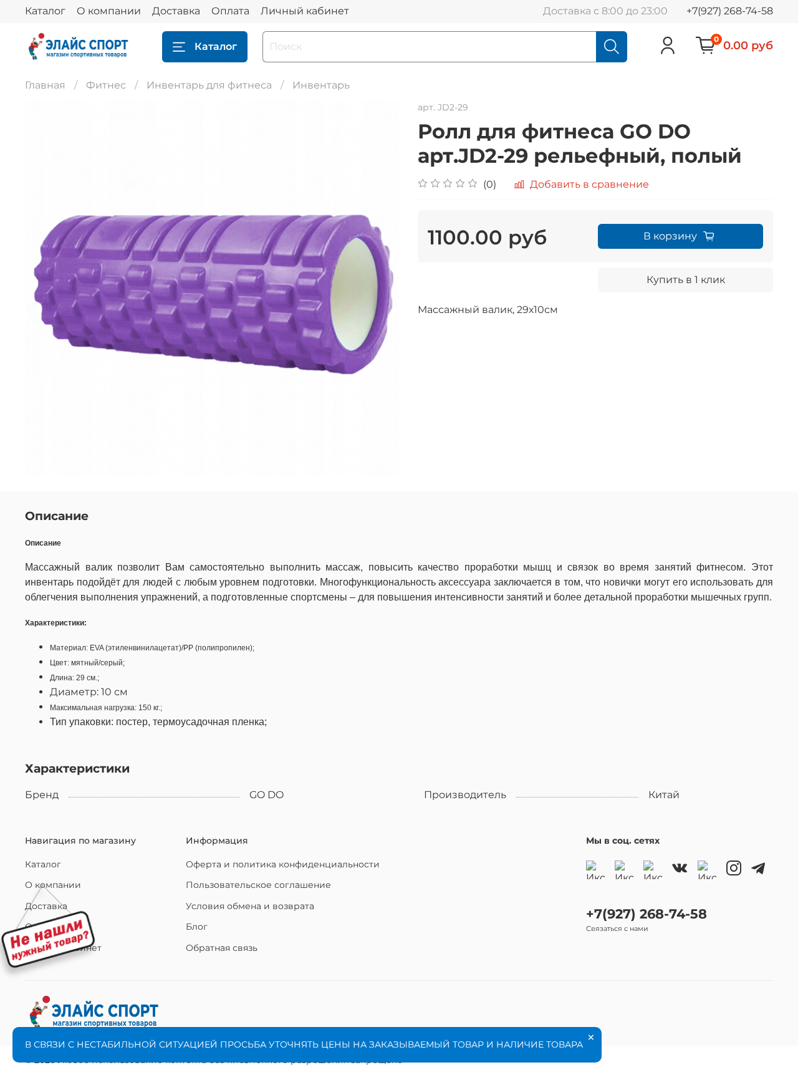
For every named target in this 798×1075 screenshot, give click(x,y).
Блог (197, 926)
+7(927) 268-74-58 (729, 11)
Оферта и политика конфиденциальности (283, 864)
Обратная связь (221, 947)
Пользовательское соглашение (258, 884)
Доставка (176, 11)
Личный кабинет (305, 11)
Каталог (45, 11)
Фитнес (106, 85)
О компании (109, 11)
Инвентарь (321, 85)
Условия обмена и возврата (250, 906)
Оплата (230, 11)
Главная (45, 85)
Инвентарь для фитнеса (209, 85)
